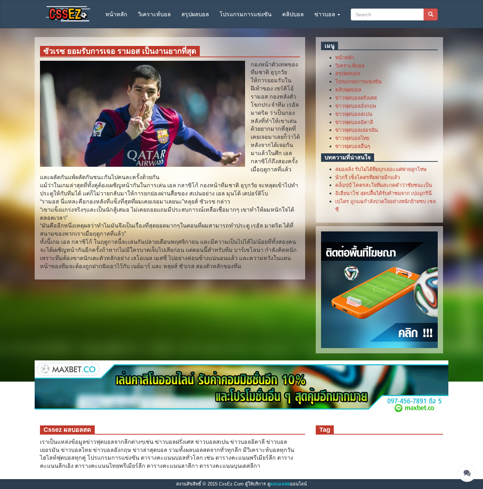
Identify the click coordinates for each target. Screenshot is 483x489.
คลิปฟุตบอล (348, 90)
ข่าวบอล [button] (325, 14)
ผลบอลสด (280, 484)
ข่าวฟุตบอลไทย (352, 138)
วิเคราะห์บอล (154, 14)
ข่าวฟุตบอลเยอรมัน (356, 130)
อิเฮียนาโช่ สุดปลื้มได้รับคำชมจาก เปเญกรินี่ (383, 193)
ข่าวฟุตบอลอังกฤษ (355, 106)
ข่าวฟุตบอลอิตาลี (354, 122)
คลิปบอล (293, 14)
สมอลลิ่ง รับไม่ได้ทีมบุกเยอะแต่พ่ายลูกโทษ (380, 169)
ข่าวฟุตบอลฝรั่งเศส (356, 98)
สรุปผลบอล (195, 14)
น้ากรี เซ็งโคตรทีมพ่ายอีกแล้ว (367, 177)
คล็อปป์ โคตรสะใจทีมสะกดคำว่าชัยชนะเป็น (383, 185)
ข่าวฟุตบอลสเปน (353, 114)
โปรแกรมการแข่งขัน (246, 14)
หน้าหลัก (116, 14)
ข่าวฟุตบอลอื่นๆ (352, 146)
